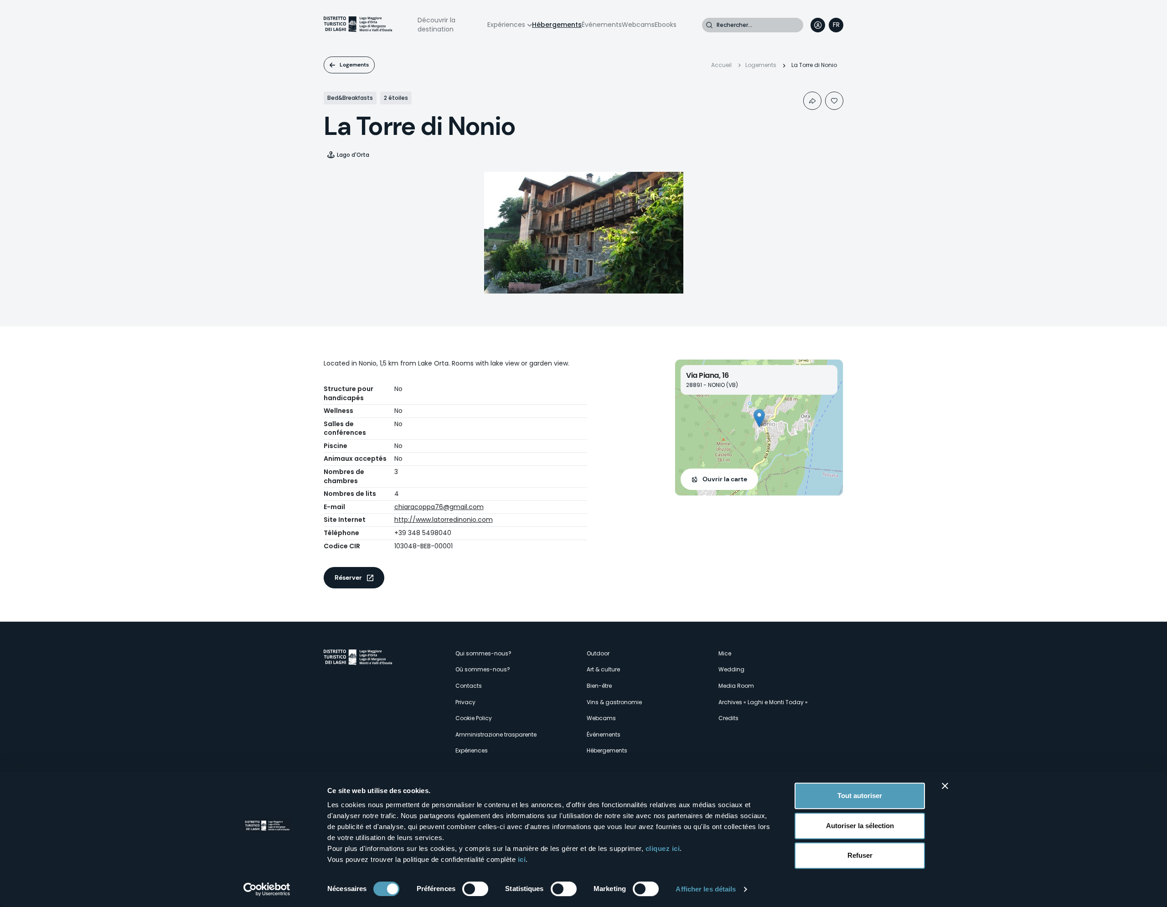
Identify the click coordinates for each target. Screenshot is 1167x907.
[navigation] (836, 25)
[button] (759, 418)
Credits (728, 718)
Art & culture (603, 669)
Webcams (638, 24)
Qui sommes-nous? (483, 653)
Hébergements (557, 24)
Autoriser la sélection (860, 826)
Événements (602, 24)
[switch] (475, 888)
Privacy (465, 702)
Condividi (812, 101)
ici (522, 859)
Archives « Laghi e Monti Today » (763, 702)
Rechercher (709, 25)
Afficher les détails (706, 889)
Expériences (506, 24)
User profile (818, 25)
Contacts (468, 686)
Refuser (860, 855)
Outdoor (598, 653)
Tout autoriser (859, 795)
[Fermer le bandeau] (945, 786)
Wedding (731, 669)
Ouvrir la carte (724, 479)
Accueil (721, 65)
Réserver (348, 577)
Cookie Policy (473, 718)
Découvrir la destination (436, 24)
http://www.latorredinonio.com (443, 519)
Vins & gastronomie (614, 702)
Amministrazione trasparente (496, 734)
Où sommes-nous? (482, 669)
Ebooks (665, 24)
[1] (834, 101)
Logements (354, 64)
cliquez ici (662, 848)
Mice (724, 653)
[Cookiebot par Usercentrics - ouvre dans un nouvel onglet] (267, 889)
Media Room (736, 686)
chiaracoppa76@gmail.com (439, 506)
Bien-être (599, 686)
